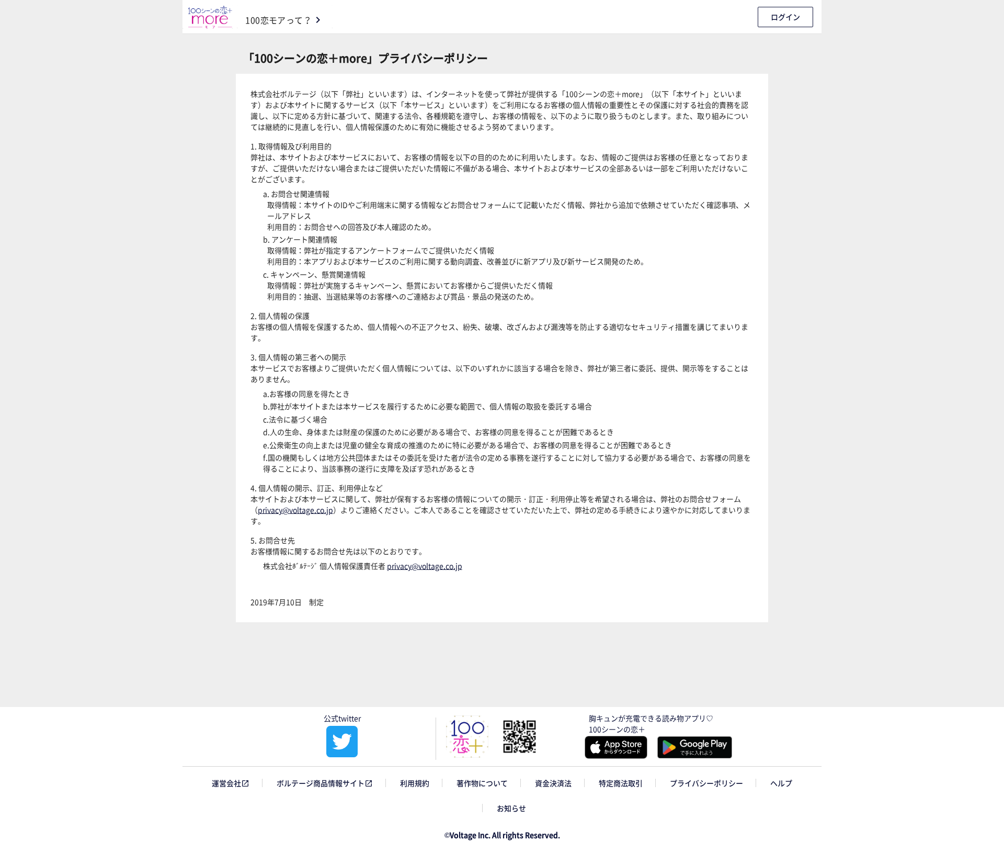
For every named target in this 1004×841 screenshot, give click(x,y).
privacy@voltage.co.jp (295, 509)
